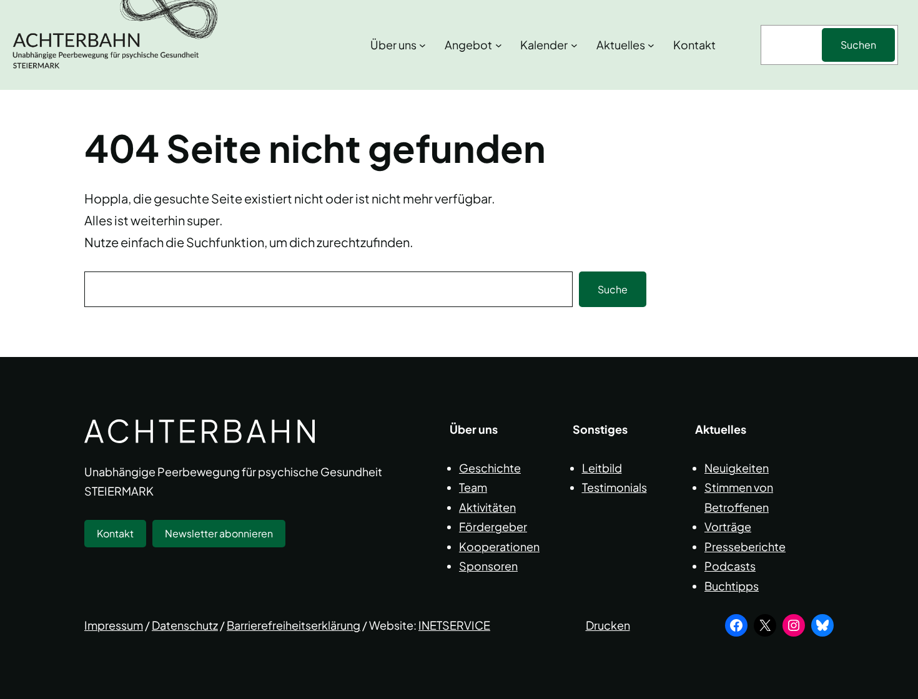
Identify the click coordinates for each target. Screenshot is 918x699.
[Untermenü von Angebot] (498, 45)
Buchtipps (731, 586)
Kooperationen (499, 546)
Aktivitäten (487, 507)
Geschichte (490, 468)
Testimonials (614, 487)
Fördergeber (493, 526)
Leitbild (602, 468)
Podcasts (730, 566)
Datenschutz (185, 625)
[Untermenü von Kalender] (574, 45)
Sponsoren (488, 566)
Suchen (858, 44)
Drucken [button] (608, 625)
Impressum (113, 625)
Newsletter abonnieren (219, 533)
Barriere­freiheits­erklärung (293, 625)
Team (473, 487)
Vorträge (727, 526)
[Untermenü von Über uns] (422, 45)
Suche (613, 289)
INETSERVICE (454, 625)
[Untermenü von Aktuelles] (651, 45)
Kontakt (115, 533)
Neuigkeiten (736, 468)
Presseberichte (745, 546)
